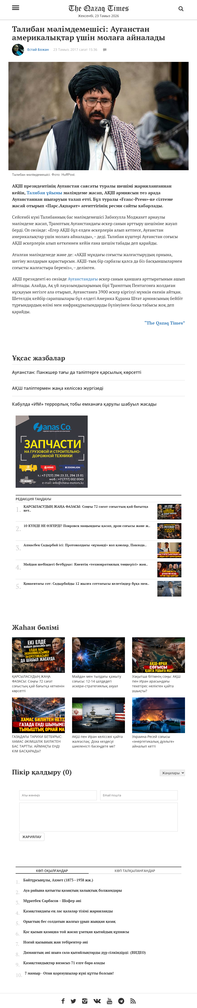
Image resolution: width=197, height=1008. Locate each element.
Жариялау (31, 836)
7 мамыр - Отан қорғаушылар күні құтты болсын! (69, 973)
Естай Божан (38, 49)
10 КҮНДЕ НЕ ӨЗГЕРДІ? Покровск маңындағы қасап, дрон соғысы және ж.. (87, 526)
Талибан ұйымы (45, 192)
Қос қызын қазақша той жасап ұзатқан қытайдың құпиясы (76, 932)
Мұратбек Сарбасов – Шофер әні (52, 901)
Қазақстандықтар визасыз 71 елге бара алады (64, 963)
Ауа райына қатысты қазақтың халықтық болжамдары (72, 890)
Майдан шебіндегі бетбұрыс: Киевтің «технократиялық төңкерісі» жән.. (86, 564)
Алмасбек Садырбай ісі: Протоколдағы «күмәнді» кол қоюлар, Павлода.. (85, 545)
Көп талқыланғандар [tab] (135, 870)
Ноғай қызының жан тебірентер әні (55, 942)
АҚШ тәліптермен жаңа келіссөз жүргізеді (57, 388)
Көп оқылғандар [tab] (52, 870)
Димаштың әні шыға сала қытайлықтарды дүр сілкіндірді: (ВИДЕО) (84, 953)
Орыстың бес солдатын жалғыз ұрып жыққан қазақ (69, 921)
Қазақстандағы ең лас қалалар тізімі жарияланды (68, 911)
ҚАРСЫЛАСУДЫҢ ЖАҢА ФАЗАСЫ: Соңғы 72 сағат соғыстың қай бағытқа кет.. (86, 508)
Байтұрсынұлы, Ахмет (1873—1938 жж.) (58, 880)
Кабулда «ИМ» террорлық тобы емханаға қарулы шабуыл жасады (84, 404)
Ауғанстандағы (83, 279)
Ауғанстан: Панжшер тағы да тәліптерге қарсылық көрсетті (76, 372)
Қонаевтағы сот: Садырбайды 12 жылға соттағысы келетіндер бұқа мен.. (86, 583)
